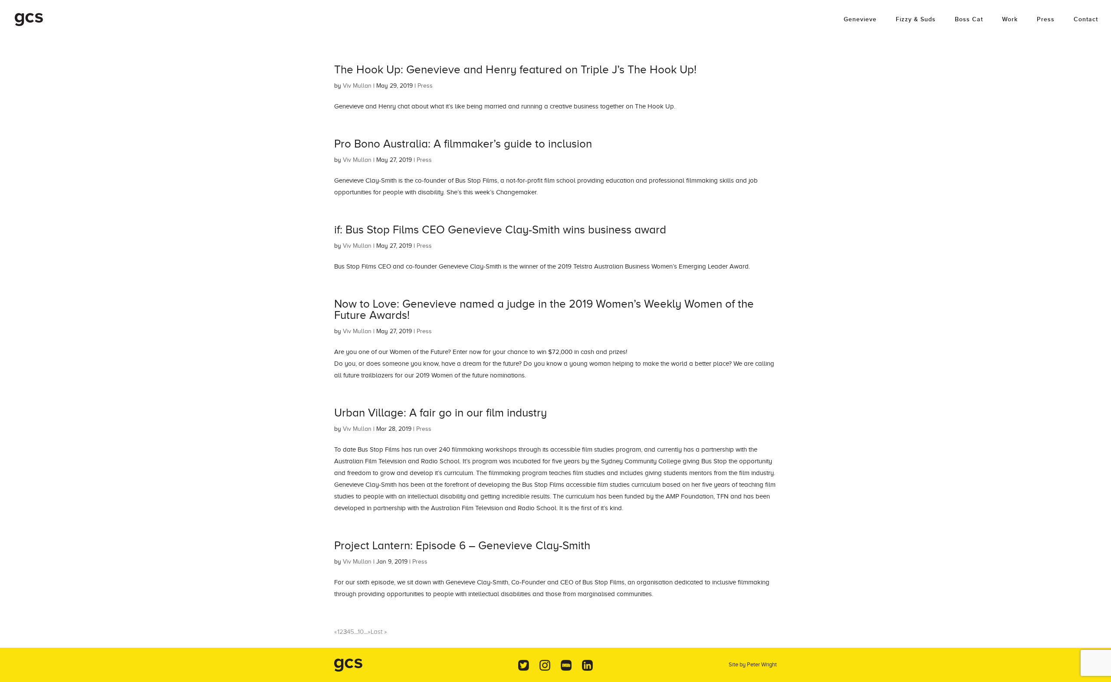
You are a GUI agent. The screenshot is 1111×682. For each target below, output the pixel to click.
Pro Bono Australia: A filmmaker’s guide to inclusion (463, 144)
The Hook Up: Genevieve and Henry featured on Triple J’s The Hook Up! (515, 69)
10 (361, 631)
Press (1046, 19)
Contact (1086, 19)
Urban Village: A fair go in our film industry (440, 413)
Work (1010, 19)
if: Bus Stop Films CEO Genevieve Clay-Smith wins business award (500, 229)
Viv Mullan (357, 85)
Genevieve (860, 19)
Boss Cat (969, 19)
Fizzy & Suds (916, 19)
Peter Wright (762, 664)
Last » (379, 631)
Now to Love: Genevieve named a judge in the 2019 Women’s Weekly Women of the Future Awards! (544, 309)
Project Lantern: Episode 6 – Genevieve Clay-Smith (462, 545)
